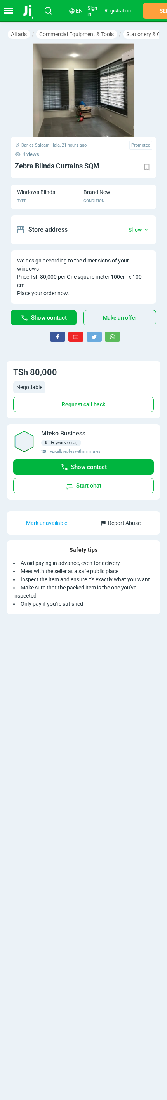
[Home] (32, 11)
